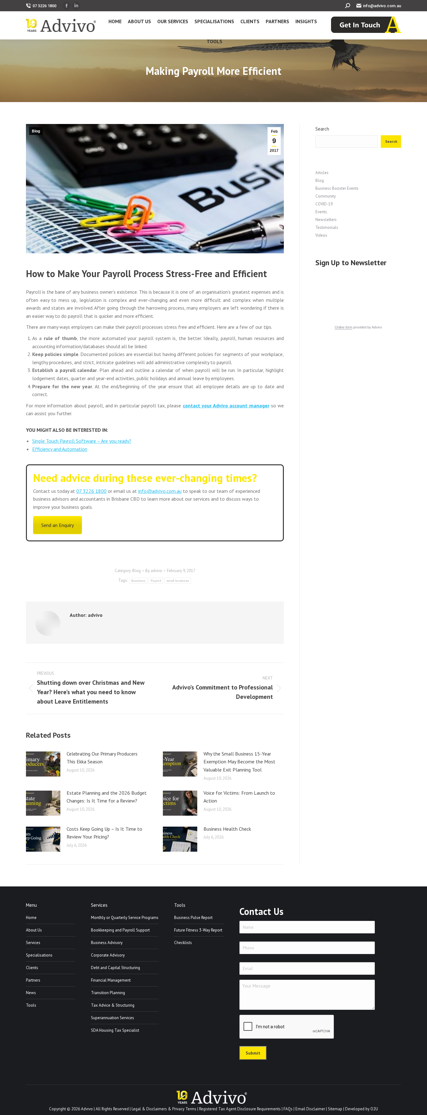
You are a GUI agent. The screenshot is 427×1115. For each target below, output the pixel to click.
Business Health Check (227, 829)
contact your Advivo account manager (226, 405)
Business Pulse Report (193, 917)
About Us (34, 930)
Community (325, 196)
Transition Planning (108, 992)
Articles (322, 172)
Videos (321, 235)
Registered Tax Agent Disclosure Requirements (240, 1109)
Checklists (183, 942)
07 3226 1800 (44, 5)
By (153, 570)
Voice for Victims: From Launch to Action (239, 797)
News (31, 992)
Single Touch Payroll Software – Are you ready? (81, 441)
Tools (31, 1005)
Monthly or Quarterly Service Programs (124, 917)
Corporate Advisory (108, 955)
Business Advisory (107, 942)
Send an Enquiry (57, 525)
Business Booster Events (337, 188)
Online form (343, 327)
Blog (36, 131)
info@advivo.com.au (382, 5)
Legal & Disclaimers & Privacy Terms (164, 1109)
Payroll (156, 580)
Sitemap (335, 1109)
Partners (33, 980)
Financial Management (111, 980)
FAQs (288, 1109)
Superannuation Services (112, 1017)
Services (33, 942)
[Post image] (43, 764)
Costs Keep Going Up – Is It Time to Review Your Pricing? (104, 833)
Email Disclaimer (310, 1109)
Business (138, 580)
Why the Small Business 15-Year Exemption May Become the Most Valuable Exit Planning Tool (239, 762)
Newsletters (326, 219)
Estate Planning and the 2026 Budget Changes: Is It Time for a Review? (107, 797)
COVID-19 (324, 204)
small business (178, 580)
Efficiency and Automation (59, 449)
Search (322, 129)
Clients (32, 967)
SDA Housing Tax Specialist (115, 1030)
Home (31, 917)
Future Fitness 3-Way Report (198, 930)
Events (321, 211)
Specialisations (39, 955)
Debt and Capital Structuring (115, 967)
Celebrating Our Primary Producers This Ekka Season (102, 758)
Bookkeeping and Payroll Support (120, 930)
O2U (374, 1109)
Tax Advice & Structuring (112, 1005)
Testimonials (326, 227)
